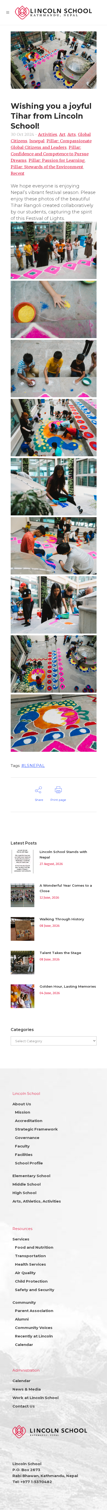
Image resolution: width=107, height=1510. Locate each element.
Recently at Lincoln (34, 1336)
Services (20, 1239)
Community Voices (34, 1327)
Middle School (26, 1184)
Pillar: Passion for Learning (57, 160)
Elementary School (31, 1176)
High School (24, 1193)
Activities (47, 134)
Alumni (22, 1319)
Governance (27, 1137)
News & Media (26, 1389)
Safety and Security (34, 1290)
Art (62, 134)
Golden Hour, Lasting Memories (68, 986)
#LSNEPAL (33, 765)
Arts (71, 134)
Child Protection (31, 1281)
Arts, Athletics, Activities (36, 1201)
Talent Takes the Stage (60, 953)
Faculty (22, 1146)
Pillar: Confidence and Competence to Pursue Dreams (50, 154)
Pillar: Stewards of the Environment (47, 166)
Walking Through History (62, 919)
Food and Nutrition (34, 1247)
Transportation (30, 1256)
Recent (17, 173)
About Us (21, 1104)
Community (24, 1302)
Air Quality (25, 1273)
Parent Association (34, 1311)
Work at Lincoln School (35, 1398)
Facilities (24, 1154)
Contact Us (23, 1406)
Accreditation (28, 1121)
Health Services (30, 1264)
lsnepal (37, 140)
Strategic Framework (36, 1129)
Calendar (24, 1344)
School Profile (29, 1163)
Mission (22, 1112)
